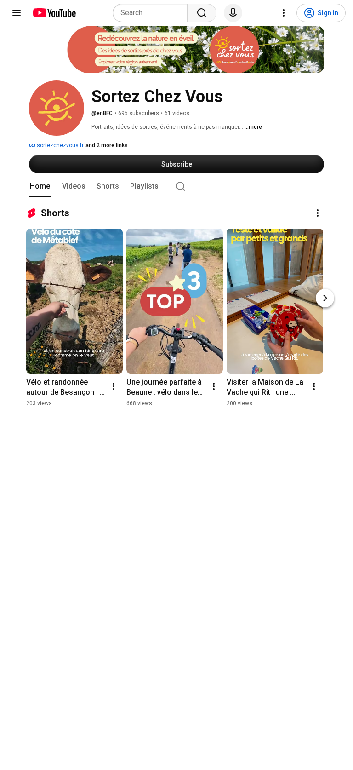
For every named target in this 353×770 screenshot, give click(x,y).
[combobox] (152, 12)
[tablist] (176, 186)
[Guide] (16, 12)
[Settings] (283, 12)
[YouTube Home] (54, 13)
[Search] (201, 13)
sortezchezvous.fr (59, 145)
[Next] (325, 298)
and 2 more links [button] (106, 145)
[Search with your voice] (233, 13)
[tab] (40, 186)
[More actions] (317, 213)
